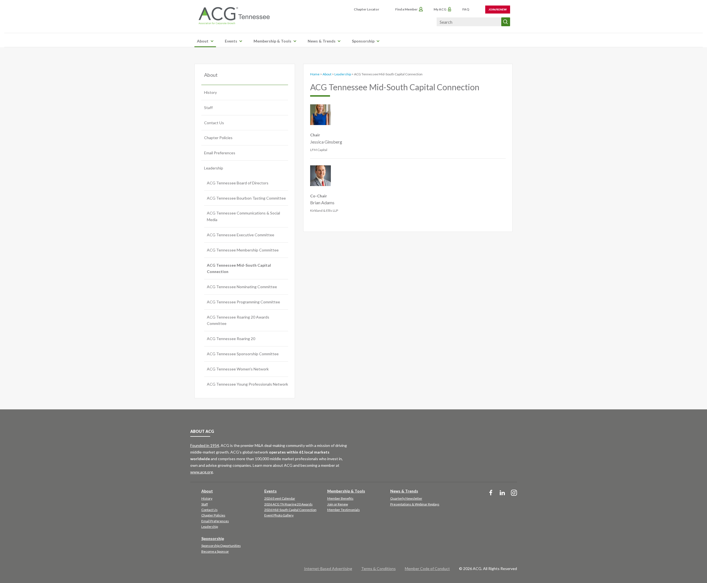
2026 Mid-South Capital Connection (290, 510)
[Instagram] (514, 493)
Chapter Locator (366, 9)
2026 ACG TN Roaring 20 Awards (288, 504)
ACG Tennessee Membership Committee (243, 250)
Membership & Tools (272, 41)
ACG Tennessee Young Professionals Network (247, 384)
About (203, 41)
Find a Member (406, 9)
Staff (208, 107)
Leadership (213, 168)
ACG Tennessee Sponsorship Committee (243, 353)
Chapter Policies (218, 137)
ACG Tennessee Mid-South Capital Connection (239, 268)
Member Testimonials (343, 510)
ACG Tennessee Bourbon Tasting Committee (246, 198)
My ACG (440, 9)
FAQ (465, 9)
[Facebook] (491, 493)
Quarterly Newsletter (406, 498)
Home (315, 74)
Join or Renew (337, 504)
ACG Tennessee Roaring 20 (231, 338)
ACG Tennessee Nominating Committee (242, 286)
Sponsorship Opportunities (221, 546)
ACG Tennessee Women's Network (238, 369)
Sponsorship (363, 41)
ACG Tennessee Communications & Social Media (243, 216)
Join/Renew (498, 9)
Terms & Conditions (378, 568)
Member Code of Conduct (427, 568)
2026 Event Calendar (279, 498)
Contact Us (214, 122)
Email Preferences (219, 152)
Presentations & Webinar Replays (414, 504)
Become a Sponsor (215, 551)
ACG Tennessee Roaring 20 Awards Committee (238, 320)
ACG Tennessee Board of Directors (237, 183)
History (210, 92)
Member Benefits (340, 498)
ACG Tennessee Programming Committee (243, 302)
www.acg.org (201, 472)
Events (231, 41)
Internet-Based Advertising (328, 568)
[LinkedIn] (502, 493)
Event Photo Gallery (279, 515)
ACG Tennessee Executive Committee (240, 234)
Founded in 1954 (204, 445)
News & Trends (322, 41)
